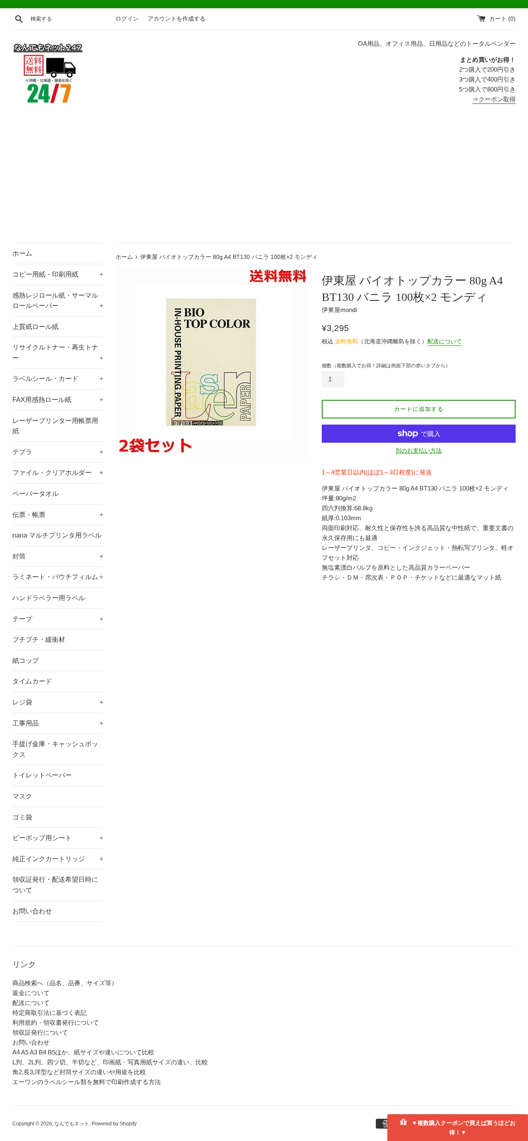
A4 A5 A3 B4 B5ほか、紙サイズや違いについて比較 (83, 1052)
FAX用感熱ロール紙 (57, 399)
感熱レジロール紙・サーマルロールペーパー (57, 301)
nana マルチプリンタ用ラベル (56, 535)
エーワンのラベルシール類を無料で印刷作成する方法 (86, 1081)
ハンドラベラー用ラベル (48, 597)
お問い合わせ (32, 911)
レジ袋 (57, 702)
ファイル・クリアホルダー (57, 472)
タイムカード (32, 681)
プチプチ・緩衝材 (38, 639)
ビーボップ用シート (57, 837)
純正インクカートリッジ (57, 858)
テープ (57, 618)
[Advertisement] (264, 181)
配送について (444, 341)
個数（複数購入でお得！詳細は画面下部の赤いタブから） (386, 366)
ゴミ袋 (22, 817)
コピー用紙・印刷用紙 (57, 274)
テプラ (57, 451)
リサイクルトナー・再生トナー (57, 353)
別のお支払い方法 (419, 450)
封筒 (57, 556)
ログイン (127, 19)
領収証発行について (40, 1032)
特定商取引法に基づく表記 (49, 1012)
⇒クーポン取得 (494, 99)
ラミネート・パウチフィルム (57, 576)
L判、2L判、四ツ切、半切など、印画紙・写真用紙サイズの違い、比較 (110, 1062)
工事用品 (57, 723)
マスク (22, 796)
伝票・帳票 (57, 514)
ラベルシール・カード (57, 378)
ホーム (22, 253)
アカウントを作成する (176, 19)
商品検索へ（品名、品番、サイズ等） (65, 982)
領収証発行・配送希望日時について (55, 885)
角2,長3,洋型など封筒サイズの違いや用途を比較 (79, 1071)
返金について (31, 992)
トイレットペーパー (42, 775)
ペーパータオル (35, 493)
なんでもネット (71, 1124)
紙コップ (25, 660)
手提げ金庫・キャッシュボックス (55, 749)
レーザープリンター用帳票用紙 (55, 426)
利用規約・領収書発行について (55, 1022)
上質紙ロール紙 (35, 326)
